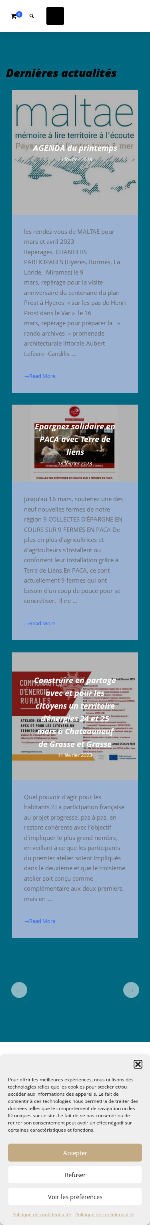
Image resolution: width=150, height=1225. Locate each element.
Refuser (75, 1175)
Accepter (75, 1153)
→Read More (39, 375)
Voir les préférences (75, 1197)
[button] (138, 1064)
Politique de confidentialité (41, 1214)
